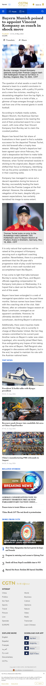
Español (5, 641)
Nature (27, 609)
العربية (4, 649)
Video (26, 613)
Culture (27, 601)
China (4, 593)
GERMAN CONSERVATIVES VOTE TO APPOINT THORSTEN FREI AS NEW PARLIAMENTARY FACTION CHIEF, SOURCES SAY (19, 499)
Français (5, 645)
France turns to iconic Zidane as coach (17, 507)
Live (3, 617)
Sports (5, 605)
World (26, 593)
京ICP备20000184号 (30, 667)
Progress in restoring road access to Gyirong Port (25, 555)
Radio (14, 12)
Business (27, 597)
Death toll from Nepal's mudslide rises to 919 (23, 562)
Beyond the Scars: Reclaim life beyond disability (24, 569)
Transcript (28, 621)
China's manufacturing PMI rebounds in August (20, 459)
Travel (4, 609)
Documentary (7, 657)
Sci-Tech (5, 601)
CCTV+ (5, 661)
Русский (5, 653)
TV (23, 12)
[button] (5, 417)
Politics (5, 597)
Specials (5, 621)
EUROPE (5, 625)
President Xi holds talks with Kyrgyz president (18, 389)
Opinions (27, 605)
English (5, 637)
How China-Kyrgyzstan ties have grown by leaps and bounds (24, 549)
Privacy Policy (5, 683)
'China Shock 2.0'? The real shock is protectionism (21, 512)
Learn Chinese (30, 625)
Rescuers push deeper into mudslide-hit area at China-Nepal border (22, 424)
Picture (5, 613)
